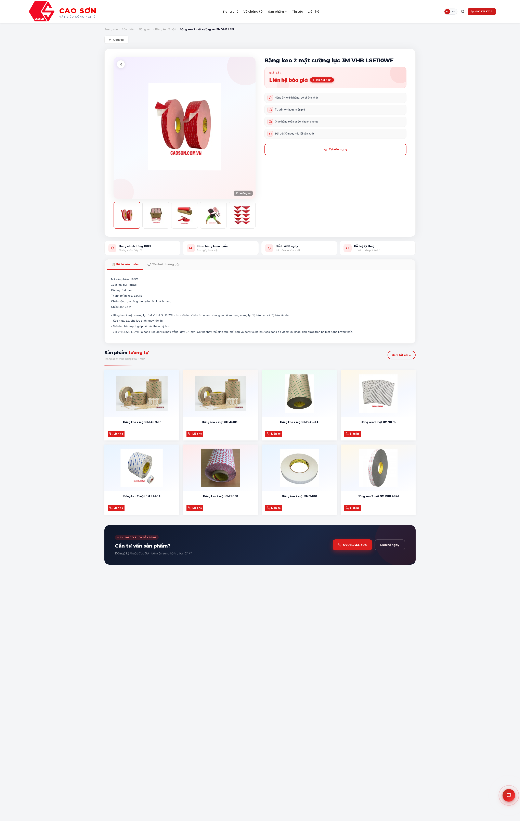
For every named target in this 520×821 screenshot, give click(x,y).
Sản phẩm (276, 11)
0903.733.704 (355, 545)
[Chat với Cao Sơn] (509, 794)
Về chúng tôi (253, 11)
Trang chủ (230, 11)
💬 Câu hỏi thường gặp (163, 264)
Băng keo (145, 29)
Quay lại (119, 39)
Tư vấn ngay (338, 149)
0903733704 (483, 11)
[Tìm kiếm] (462, 11)
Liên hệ (313, 11)
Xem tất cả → (401, 355)
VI (447, 11)
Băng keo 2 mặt (165, 29)
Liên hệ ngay (389, 545)
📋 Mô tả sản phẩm (125, 264)
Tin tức (297, 11)
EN (453, 11)
